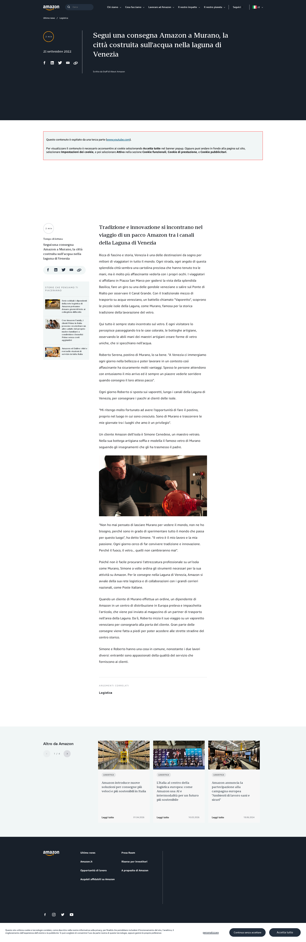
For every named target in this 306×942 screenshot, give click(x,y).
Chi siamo (112, 6)
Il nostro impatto (187, 6)
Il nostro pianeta (213, 6)
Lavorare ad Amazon (159, 6)
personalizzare (211, 932)
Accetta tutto (285, 932)
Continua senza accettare (247, 932)
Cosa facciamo (133, 6)
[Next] (67, 753)
